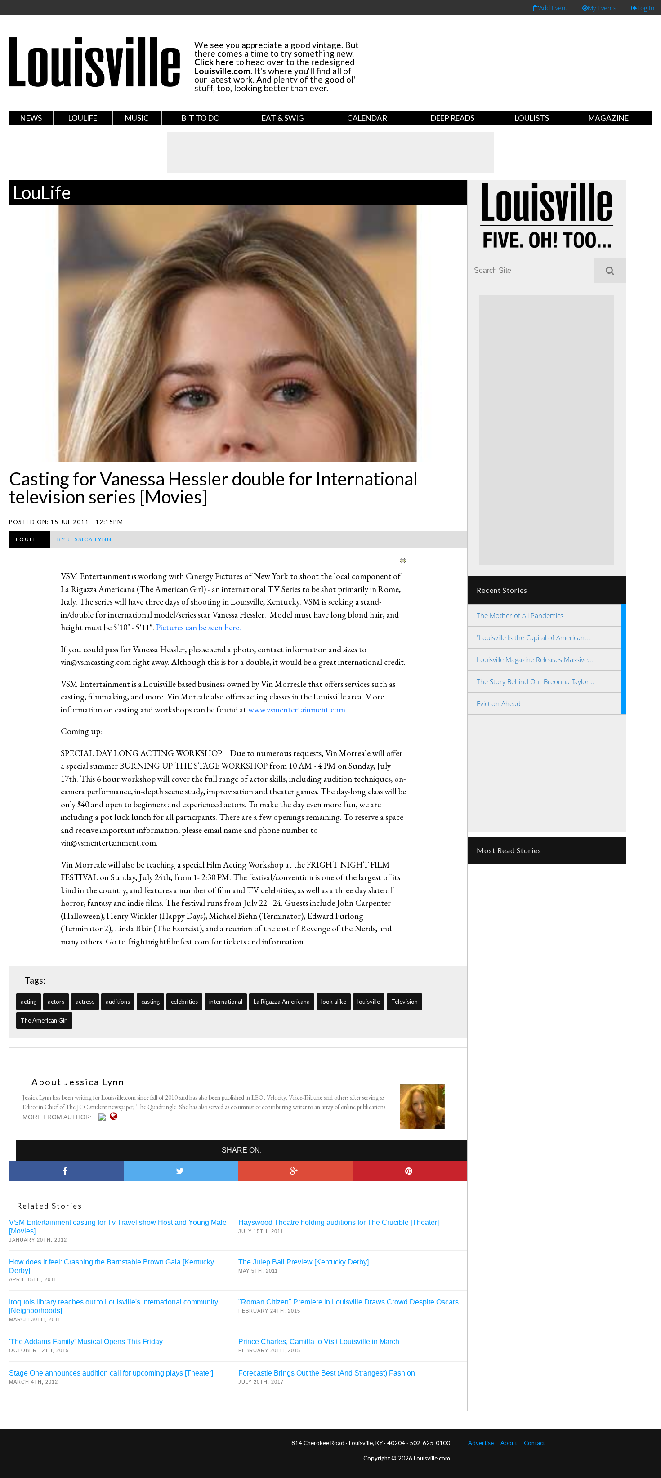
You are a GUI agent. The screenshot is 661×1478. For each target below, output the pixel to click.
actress (85, 1001)
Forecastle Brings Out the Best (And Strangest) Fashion (326, 1373)
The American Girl (44, 1020)
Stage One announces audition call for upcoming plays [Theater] (111, 1373)
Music (137, 118)
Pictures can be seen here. (198, 627)
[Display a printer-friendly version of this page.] (402, 559)
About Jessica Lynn (78, 1081)
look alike (333, 1001)
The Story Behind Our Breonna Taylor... (535, 681)
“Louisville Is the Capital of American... (533, 637)
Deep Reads (452, 118)
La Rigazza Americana (282, 1001)
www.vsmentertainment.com (296, 709)
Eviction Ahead (499, 703)
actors (56, 1001)
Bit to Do (201, 118)
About (508, 1443)
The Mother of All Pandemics (520, 615)
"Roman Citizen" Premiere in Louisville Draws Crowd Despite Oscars (348, 1302)
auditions (118, 1001)
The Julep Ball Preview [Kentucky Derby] (303, 1262)
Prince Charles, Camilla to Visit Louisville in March (318, 1341)
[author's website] (116, 1116)
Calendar (367, 118)
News (31, 118)
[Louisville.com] (103, 1117)
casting (150, 1001)
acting (28, 1001)
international (225, 1001)
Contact (534, 1443)
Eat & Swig (283, 118)
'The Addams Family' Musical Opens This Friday (86, 1341)
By (84, 539)
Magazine (608, 118)
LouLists (532, 118)
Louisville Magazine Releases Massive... (535, 659)
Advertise (481, 1443)
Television (404, 1001)
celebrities (184, 1001)
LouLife (82, 118)
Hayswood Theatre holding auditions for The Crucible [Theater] (338, 1222)
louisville (368, 1001)
